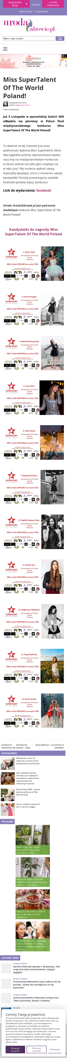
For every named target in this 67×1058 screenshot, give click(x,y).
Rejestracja (26, 11)
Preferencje (55, 1049)
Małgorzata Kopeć (22, 105)
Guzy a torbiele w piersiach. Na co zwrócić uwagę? (28, 805)
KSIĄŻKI (36, 4)
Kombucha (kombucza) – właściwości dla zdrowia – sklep (17, 746)
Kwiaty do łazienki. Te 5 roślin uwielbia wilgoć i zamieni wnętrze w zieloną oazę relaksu (32, 882)
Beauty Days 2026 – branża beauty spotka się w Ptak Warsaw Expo (28, 792)
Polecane (7, 821)
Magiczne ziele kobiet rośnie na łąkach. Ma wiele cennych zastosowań (31, 914)
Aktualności (9, 753)
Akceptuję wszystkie (15, 1049)
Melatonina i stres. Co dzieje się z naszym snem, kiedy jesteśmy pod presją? (28, 761)
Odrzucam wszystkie (36, 1049)
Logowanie (41, 11)
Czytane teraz (10, 957)
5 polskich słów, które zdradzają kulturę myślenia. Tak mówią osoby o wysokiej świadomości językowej (31, 945)
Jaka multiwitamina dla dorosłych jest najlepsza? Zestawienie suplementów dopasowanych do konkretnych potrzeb (27, 778)
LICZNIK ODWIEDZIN (53, 4)
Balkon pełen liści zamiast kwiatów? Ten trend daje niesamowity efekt (28, 850)
